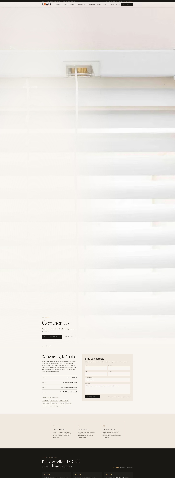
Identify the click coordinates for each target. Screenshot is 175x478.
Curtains (58, 5)
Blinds (65, 5)
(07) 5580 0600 (129, 1)
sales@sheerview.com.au (69, 382)
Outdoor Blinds (81, 5)
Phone (110, 365)
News (104, 5)
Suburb (110, 371)
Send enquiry (91, 396)
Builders (99, 5)
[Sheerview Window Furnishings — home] (46, 5)
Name (86, 365)
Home (43, 345)
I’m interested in (89, 377)
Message (87, 383)
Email (87, 371)
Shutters (72, 5)
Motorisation (92, 5)
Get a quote (125, 5)
